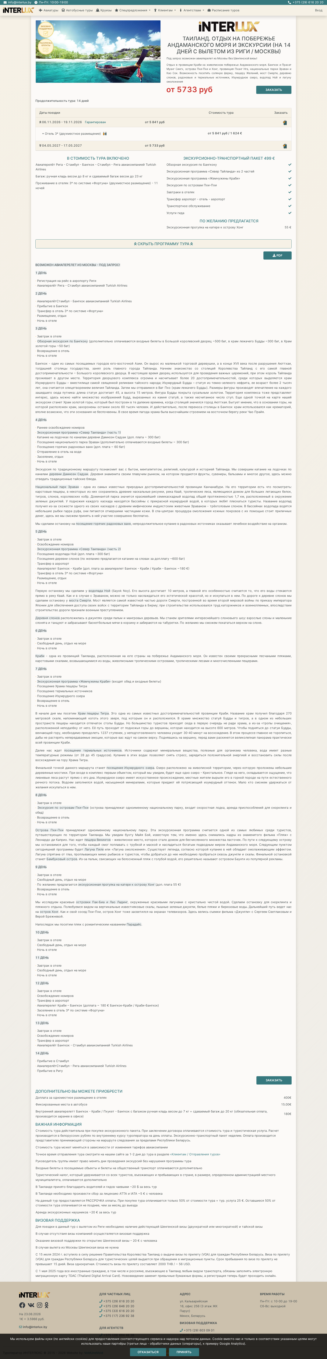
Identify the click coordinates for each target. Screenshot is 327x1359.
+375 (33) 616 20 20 (118, 1311)
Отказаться (148, 1352)
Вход (318, 10)
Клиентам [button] (165, 10)
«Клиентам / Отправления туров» (195, 1154)
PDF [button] (279, 255)
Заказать (273, 90)
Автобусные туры (79, 10)
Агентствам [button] (192, 10)
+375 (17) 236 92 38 (118, 1316)
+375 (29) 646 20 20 (118, 1306)
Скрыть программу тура (163, 244)
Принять (184, 1352)
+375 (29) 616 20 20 (118, 1301)
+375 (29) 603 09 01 (199, 1330)
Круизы (106, 10)
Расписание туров (225, 10)
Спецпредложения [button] (133, 10)
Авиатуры (50, 10)
